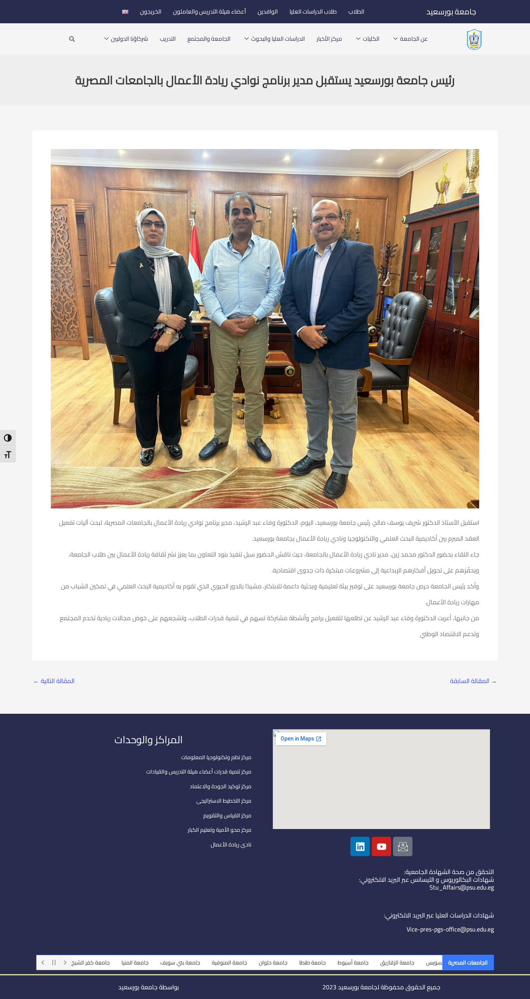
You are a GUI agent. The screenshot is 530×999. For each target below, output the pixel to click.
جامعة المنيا (172, 962)
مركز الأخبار (329, 38)
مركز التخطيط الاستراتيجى (223, 801)
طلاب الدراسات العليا (313, 11)
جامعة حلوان (310, 962)
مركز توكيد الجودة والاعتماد (220, 786)
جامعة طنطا (349, 962)
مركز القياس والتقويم (227, 815)
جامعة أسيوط (390, 962)
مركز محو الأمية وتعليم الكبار (219, 830)
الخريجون (150, 11)
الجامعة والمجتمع (208, 38)
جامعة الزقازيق (434, 962)
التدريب (168, 38)
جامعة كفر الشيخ (128, 962)
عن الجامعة (414, 38)
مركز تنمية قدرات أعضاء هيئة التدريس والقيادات (198, 772)
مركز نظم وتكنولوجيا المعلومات (216, 757)
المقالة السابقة (473, 681)
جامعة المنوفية (266, 962)
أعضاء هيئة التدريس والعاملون (209, 11)
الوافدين (268, 11)
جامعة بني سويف (217, 962)
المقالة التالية (53, 681)
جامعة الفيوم (81, 962)
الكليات (371, 38)
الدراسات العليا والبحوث (278, 38)
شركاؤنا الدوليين (129, 38)
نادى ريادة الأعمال (231, 844)
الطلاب (356, 11)
